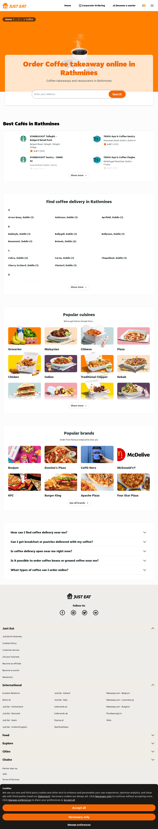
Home (67, 5)
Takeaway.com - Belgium (118, 693)
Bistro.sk (6, 699)
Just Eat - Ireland (62, 693)
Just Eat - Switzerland (12, 706)
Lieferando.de (61, 713)
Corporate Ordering (93, 5)
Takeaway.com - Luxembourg (120, 699)
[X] (84, 613)
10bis (108, 720)
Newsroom (7, 677)
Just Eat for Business (12, 636)
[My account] (152, 5)
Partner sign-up (9, 768)
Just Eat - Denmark (11, 713)
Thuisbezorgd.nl (114, 713)
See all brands (77, 502)
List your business (10, 656)
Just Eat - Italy (60, 699)
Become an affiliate (11, 663)
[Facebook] (62, 613)
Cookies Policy (9, 643)
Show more (77, 175)
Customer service (10, 650)
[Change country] (144, 5)
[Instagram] (73, 613)
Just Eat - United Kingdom (14, 727)
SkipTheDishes (61, 727)
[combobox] (69, 94)
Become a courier (126, 5)
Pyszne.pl (59, 720)
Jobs (4, 774)
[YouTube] (96, 613)
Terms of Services (10, 779)
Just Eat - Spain (9, 720)
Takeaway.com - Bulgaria (118, 706)
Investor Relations (11, 693)
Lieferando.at (60, 706)
